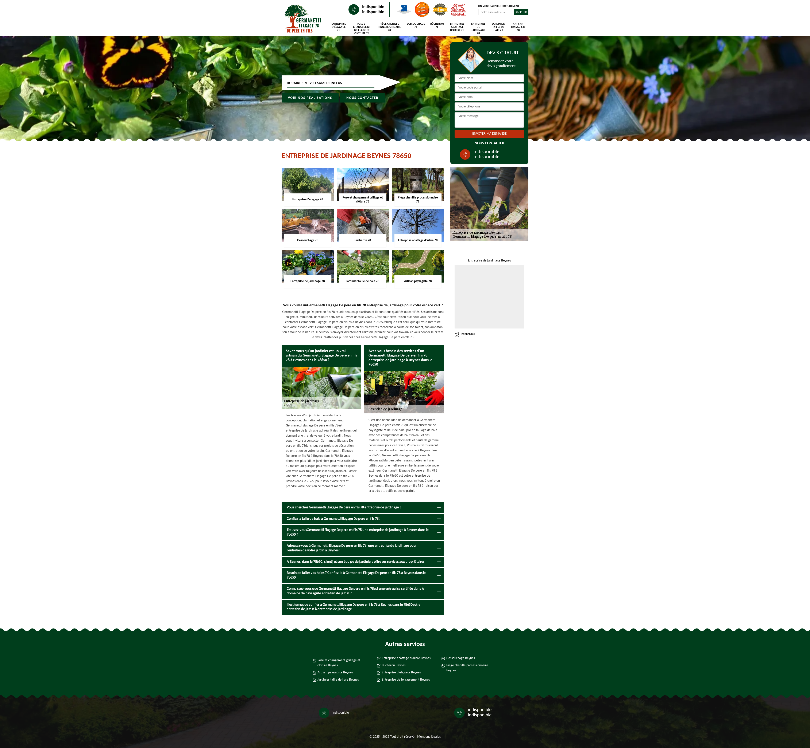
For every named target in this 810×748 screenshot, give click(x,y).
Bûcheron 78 (437, 25)
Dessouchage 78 (416, 25)
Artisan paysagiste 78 (518, 27)
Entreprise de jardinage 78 (478, 28)
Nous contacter (362, 98)
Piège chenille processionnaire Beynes (467, 668)
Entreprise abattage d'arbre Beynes (406, 658)
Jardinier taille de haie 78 (498, 27)
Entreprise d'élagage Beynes (401, 672)
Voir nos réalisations (310, 98)
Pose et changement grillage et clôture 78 (362, 28)
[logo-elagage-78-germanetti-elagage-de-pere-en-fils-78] (301, 19)
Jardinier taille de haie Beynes (338, 679)
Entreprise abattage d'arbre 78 (457, 27)
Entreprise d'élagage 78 (339, 27)
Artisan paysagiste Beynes (335, 672)
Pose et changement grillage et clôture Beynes (338, 663)
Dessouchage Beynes (460, 658)
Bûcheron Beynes (393, 665)
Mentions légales (429, 737)
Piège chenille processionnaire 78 (389, 27)
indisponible (373, 7)
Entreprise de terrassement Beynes (406, 679)
